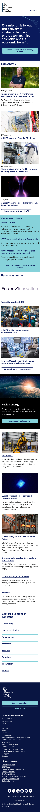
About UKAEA (7, 719)
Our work (5, 723)
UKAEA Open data (8, 772)
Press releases (7, 735)
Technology (7, 664)
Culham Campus (8, 781)
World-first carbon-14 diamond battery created (17, 497)
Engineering (8, 637)
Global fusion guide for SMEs (15, 576)
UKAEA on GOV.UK (9, 747)
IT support (5, 754)
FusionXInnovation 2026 (12, 302)
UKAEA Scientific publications (13, 769)
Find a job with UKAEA (10, 744)
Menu (32, 10)
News (4, 730)
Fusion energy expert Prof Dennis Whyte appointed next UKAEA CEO (18, 95)
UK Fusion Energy (8, 765)
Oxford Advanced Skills (10, 779)
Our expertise (7, 721)
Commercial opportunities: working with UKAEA (19, 559)
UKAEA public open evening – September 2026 (15, 331)
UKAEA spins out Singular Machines (18, 138)
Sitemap (5, 756)
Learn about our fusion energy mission (20, 51)
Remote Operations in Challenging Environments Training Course (17, 362)
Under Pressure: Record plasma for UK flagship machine (19, 204)
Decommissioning (10, 630)
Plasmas (6, 650)
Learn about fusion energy (20, 421)
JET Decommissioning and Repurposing (20, 239)
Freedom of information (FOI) (12, 749)
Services (6, 592)
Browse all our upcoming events (17, 369)
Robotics (6, 657)
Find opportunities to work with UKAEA (16, 737)
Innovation (7, 455)
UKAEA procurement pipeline (12, 740)
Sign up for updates (20, 703)
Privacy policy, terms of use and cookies (20, 796)
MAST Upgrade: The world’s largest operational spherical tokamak (18, 252)
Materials (6, 643)
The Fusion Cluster (8, 774)
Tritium (5, 670)
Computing (7, 623)
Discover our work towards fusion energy (20, 266)
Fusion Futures (8, 222)
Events (4, 733)
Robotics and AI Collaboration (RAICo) (16, 776)
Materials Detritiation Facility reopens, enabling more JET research (19, 170)
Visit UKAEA (6, 742)
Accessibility (20, 800)
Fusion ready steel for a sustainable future (18, 537)
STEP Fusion (6, 767)
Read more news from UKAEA (16, 211)
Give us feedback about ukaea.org (14, 751)
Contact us (20, 708)
